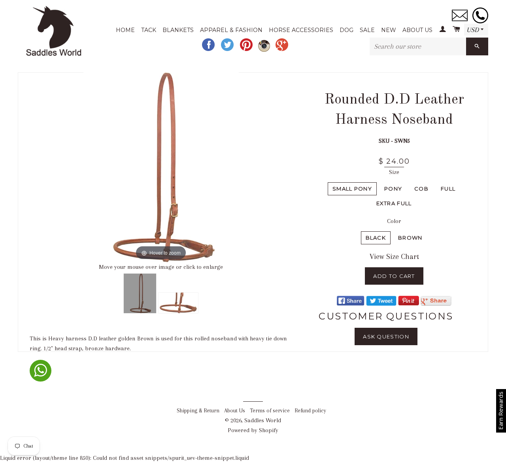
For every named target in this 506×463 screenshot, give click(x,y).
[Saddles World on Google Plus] (283, 50)
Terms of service (270, 411)
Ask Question (386, 336)
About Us (417, 30)
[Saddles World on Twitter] (228, 50)
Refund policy (310, 411)
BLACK (376, 237)
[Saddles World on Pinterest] (247, 50)
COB (421, 188)
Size (394, 172)
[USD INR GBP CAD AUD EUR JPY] (476, 30)
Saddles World (262, 420)
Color (394, 221)
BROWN (410, 237)
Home (125, 30)
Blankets (178, 30)
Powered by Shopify (253, 430)
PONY (393, 188)
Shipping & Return (198, 411)
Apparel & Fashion (231, 30)
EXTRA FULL (394, 203)
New (388, 30)
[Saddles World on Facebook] (209, 50)
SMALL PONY (352, 188)
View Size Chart (394, 256)
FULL (448, 188)
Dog (346, 30)
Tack (148, 30)
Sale (367, 30)
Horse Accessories (301, 30)
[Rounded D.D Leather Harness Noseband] (140, 293)
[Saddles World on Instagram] (265, 50)
